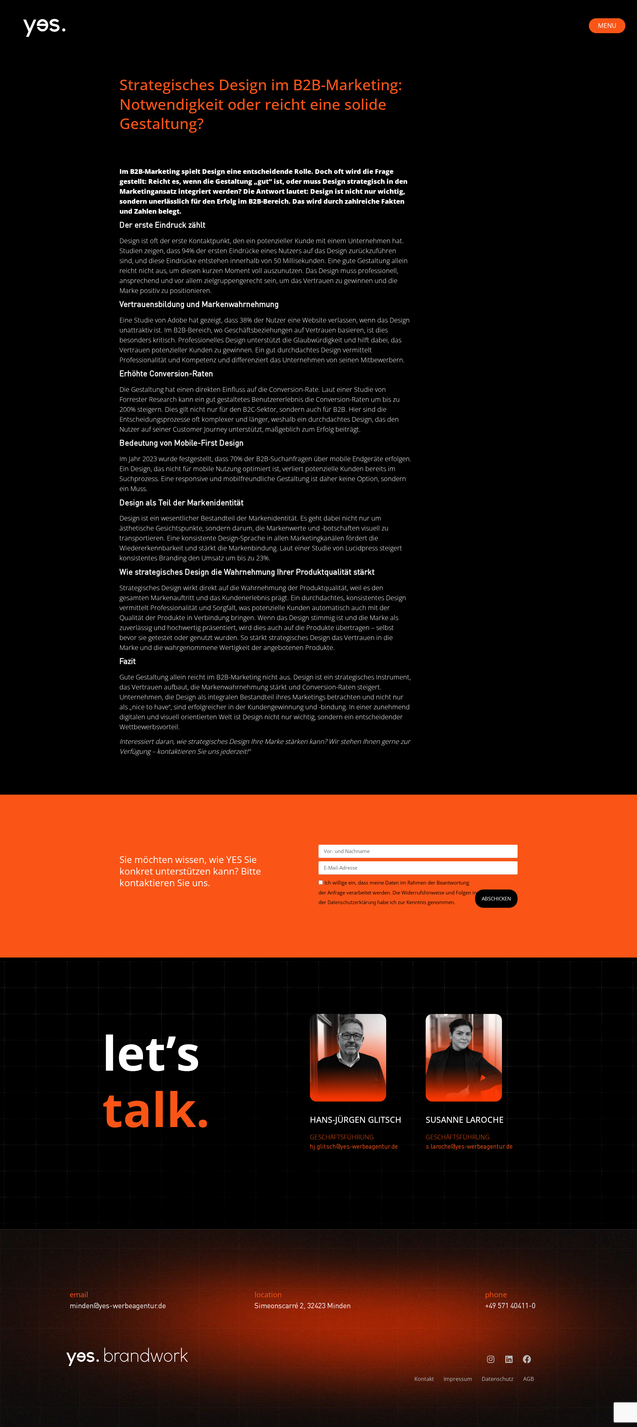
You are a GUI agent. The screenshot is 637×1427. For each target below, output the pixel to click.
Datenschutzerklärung (351, 902)
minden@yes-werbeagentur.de (118, 1306)
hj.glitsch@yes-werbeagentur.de (354, 1147)
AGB (528, 1379)
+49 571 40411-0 (510, 1306)
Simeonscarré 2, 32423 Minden (302, 1306)
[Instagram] (490, 1359)
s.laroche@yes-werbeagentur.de (469, 1147)
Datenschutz (498, 1379)
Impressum (458, 1379)
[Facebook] (527, 1359)
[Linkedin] (509, 1359)
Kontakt (424, 1379)
